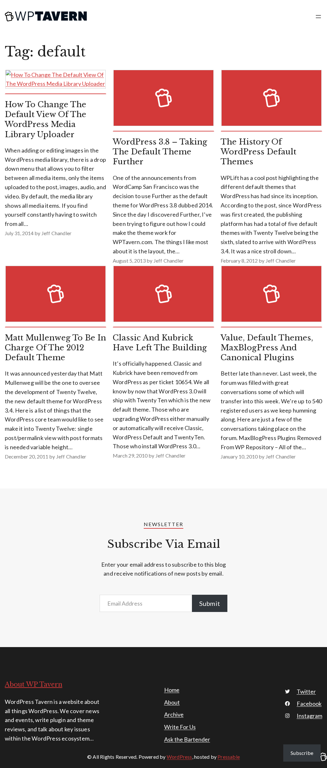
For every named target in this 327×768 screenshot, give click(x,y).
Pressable (228, 757)
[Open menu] (318, 16)
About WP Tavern (33, 684)
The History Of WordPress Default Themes (258, 151)
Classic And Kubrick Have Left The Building (160, 342)
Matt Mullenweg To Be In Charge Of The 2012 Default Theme (55, 347)
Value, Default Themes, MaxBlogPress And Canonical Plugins (267, 347)
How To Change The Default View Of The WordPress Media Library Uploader (45, 119)
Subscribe (302, 753)
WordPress (179, 757)
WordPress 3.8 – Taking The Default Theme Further (160, 151)
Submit (209, 603)
